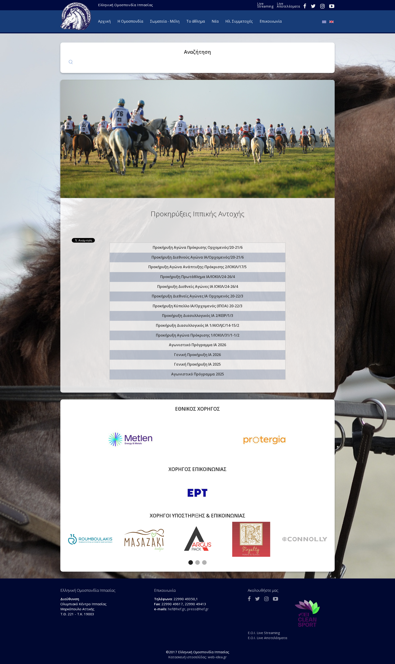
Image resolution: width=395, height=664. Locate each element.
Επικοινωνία (271, 21)
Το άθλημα (195, 21)
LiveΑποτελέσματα (288, 4)
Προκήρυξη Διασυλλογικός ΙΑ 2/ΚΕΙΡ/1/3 (197, 315)
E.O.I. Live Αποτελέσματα (267, 637)
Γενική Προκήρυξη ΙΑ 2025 (197, 364)
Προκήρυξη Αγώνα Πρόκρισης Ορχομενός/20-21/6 (198, 247)
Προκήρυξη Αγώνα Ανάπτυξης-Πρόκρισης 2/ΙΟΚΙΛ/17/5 (197, 266)
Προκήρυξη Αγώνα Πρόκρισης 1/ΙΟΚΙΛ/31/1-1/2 (197, 335)
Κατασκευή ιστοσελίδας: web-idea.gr (197, 657)
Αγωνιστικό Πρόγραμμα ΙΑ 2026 (197, 344)
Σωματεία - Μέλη (164, 21)
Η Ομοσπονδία (130, 21)
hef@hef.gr (176, 609)
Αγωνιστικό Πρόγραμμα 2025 (197, 374)
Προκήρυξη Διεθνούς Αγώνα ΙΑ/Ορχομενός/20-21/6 (198, 257)
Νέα (215, 21)
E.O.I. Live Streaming (264, 632)
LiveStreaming (265, 4)
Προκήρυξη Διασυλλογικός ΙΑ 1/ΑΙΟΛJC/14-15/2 (197, 325)
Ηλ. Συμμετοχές (239, 21)
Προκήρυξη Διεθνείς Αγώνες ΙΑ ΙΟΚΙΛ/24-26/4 (197, 286)
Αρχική (104, 21)
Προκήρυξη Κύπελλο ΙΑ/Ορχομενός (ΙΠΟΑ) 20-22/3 (197, 305)
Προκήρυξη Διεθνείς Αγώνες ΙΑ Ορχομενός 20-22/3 (197, 296)
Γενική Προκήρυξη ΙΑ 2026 (197, 354)
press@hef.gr (198, 609)
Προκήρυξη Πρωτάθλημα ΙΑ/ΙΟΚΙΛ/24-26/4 (197, 276)
